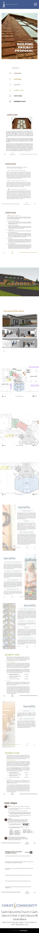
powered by (20, 930)
